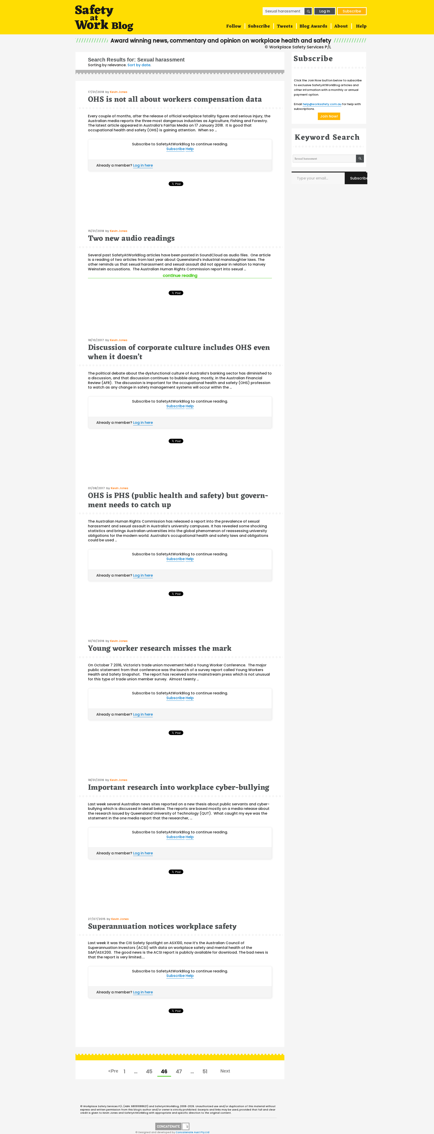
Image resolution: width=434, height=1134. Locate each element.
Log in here (143, 165)
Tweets (285, 26)
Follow (233, 26)
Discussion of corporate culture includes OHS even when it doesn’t (179, 352)
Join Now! (329, 116)
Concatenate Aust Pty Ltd (192, 1132)
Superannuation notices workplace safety (162, 927)
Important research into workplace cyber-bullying (178, 788)
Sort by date (138, 65)
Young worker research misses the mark (160, 648)
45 (151, 1071)
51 (206, 1071)
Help (361, 26)
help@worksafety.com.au (322, 104)
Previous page (113, 1071)
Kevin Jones (118, 92)
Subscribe (352, 11)
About (341, 26)
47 (181, 1071)
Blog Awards (313, 26)
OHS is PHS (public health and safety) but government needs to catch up (178, 500)
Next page (225, 1071)
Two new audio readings (131, 238)
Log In (324, 11)
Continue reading (206, 275)
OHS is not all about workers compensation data (175, 99)
